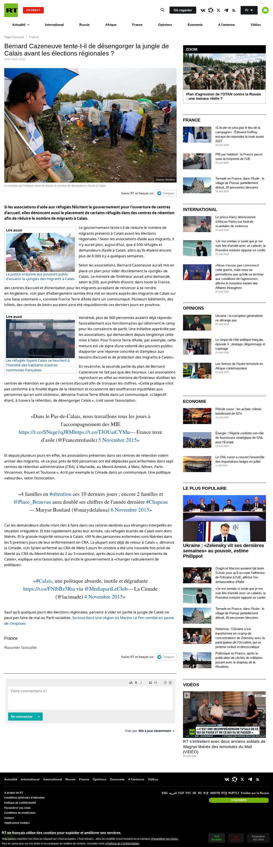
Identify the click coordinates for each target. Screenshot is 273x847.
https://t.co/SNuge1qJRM (46, 431)
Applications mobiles (17, 822)
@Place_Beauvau (32, 501)
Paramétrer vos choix (17, 807)
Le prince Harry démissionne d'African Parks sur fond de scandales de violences (235, 221)
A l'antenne (226, 24)
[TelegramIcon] (226, 10)
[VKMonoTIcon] (203, 10)
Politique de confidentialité (20, 802)
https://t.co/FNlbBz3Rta (49, 588)
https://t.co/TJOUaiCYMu (102, 431)
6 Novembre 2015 (130, 509)
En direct (33, 10)
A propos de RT (13, 792)
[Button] (265, 10)
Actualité (18, 24)
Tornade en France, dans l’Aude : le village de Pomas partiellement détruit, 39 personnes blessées (239, 183)
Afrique (110, 24)
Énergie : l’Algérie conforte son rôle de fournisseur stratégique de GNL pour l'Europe (239, 437)
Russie (84, 24)
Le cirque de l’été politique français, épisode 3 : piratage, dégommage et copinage (240, 344)
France (137, 24)
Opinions (165, 24)
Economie (195, 24)
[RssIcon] (233, 10)
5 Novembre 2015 (117, 439)
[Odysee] (210, 10)
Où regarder (183, 10)
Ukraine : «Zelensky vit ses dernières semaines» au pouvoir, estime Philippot (223, 551)
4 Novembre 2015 (103, 596)
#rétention (60, 493)
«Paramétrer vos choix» (164, 838)
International (54, 24)
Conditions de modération (19, 812)
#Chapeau (157, 501)
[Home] (11, 10)
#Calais (44, 580)
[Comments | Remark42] (90, 707)
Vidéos (256, 24)
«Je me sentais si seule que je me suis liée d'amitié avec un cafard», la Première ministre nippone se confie (240, 245)
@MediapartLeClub (106, 588)
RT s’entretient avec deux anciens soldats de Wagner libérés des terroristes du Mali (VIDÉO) (224, 746)
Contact (9, 817)
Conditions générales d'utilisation (24, 797)
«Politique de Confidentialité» (122, 843)
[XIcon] (218, 10)
